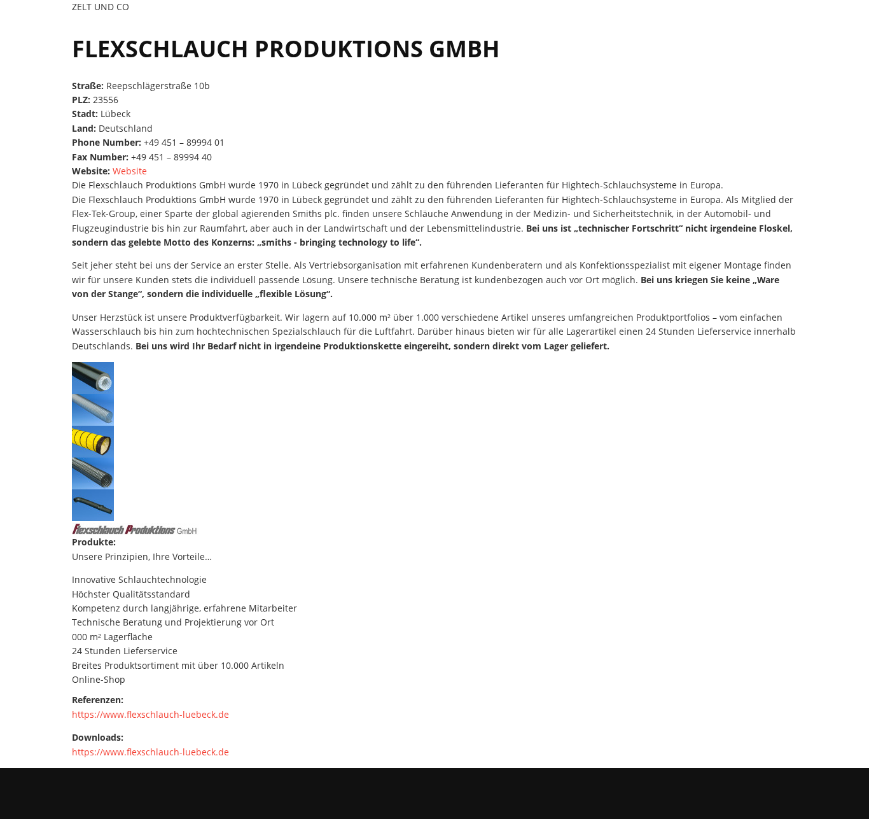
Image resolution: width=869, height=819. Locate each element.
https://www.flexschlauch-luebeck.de (150, 714)
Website (130, 171)
